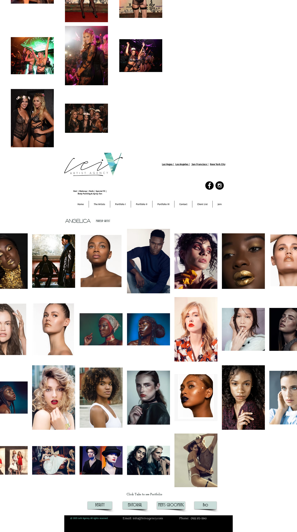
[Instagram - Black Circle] (219, 185)
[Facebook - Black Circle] (209, 185)
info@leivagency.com (148, 518)
